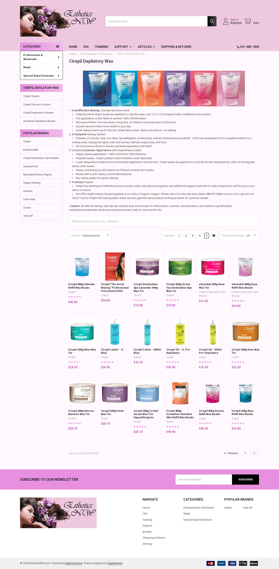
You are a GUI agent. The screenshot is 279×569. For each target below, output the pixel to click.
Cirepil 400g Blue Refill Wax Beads (242, 412)
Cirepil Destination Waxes (38, 112)
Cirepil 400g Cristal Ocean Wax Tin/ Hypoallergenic (146, 414)
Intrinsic (27, 191)
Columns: (169, 235)
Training (101, 46)
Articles (145, 46)
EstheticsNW (30, 149)
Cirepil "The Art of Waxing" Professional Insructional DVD (115, 287)
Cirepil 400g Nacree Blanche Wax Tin (81, 412)
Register (236, 23)
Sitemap (147, 543)
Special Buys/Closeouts (38, 75)
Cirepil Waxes (31, 96)
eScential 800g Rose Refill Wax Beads (244, 286)
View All (28, 215)
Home (73, 46)
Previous (232, 453)
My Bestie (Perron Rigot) (37, 174)
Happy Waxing (31, 182)
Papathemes (115, 563)
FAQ (86, 46)
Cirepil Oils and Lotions (36, 104)
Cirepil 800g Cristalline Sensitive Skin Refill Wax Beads (180, 414)
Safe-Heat (29, 199)
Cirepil (27, 141)
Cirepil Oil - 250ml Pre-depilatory (210, 351)
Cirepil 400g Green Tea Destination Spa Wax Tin (179, 287)
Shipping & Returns (176, 46)
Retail (27, 67)
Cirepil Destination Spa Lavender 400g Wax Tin (146, 287)
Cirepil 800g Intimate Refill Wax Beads (81, 286)
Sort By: (75, 235)
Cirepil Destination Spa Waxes (41, 158)
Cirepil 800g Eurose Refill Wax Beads (211, 412)
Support (121, 46)
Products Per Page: (233, 235)
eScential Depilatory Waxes (39, 121)
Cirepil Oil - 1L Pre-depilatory (178, 351)
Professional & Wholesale (33, 57)
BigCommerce (74, 563)
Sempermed (30, 166)
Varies (27, 207)
